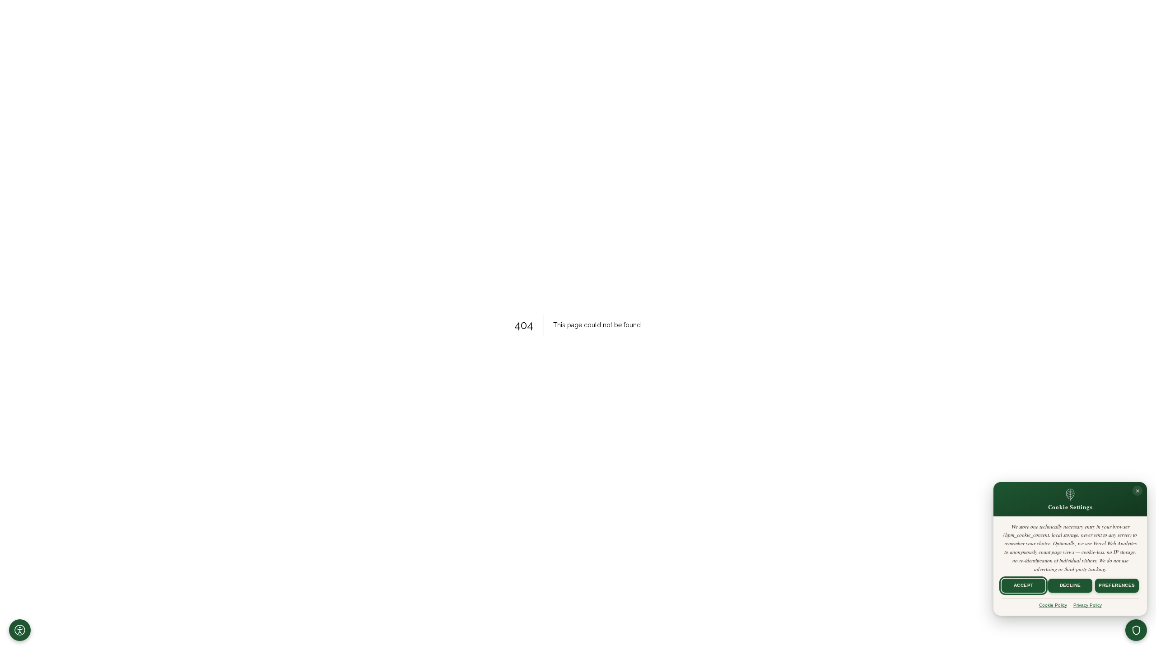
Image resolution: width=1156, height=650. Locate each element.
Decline (1070, 585)
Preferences (1117, 585)
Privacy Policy (1087, 605)
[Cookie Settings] (1136, 630)
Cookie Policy (1053, 605)
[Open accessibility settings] (20, 630)
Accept (1023, 585)
